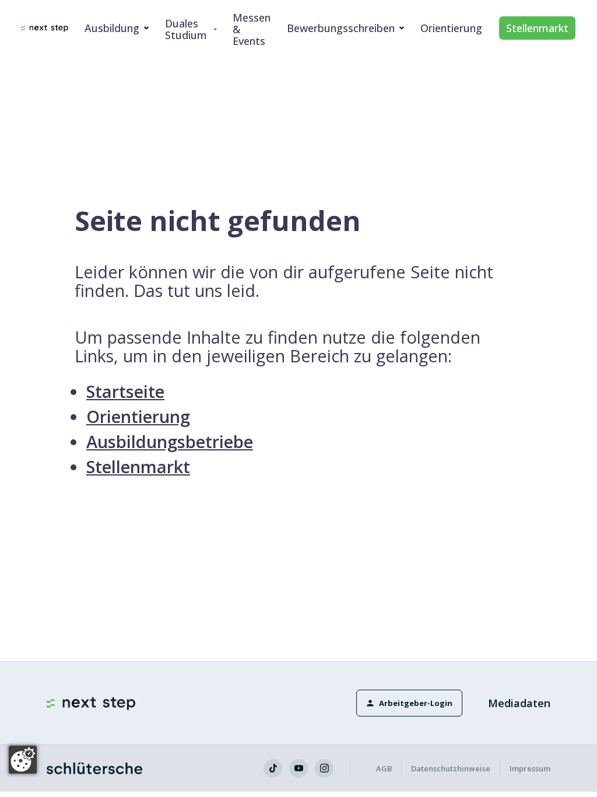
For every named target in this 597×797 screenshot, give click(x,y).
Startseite (125, 391)
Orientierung (451, 28)
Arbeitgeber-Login (415, 703)
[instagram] (324, 768)
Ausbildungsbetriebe (169, 441)
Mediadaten (519, 703)
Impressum (530, 768)
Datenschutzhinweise (450, 768)
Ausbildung (112, 28)
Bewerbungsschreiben (341, 28)
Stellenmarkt (537, 28)
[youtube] (298, 768)
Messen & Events (252, 29)
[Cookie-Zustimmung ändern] (23, 760)
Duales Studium (186, 29)
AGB (384, 768)
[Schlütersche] (94, 768)
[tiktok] (273, 768)
